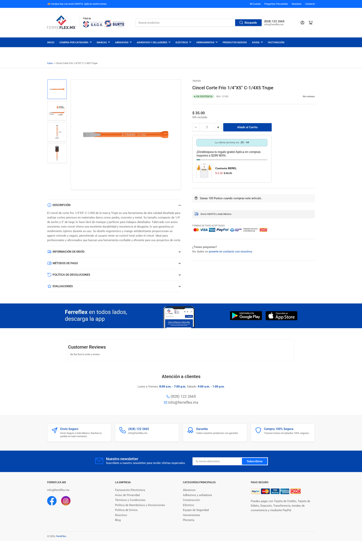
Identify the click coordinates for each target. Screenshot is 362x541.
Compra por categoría (73, 42)
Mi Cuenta (255, 3)
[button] (301, 96)
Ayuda (256, 42)
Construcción (191, 500)
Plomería (188, 520)
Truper (196, 81)
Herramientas (205, 42)
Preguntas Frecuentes (276, 3)
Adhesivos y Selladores (152, 42)
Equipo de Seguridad (196, 510)
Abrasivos (121, 42)
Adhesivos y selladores (197, 495)
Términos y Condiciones (130, 500)
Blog (118, 520)
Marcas (102, 42)
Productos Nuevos (235, 42)
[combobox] (199, 23)
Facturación (276, 42)
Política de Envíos (126, 510)
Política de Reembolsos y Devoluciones (140, 505)
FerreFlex (61, 536)
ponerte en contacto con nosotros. (231, 251)
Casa (50, 63)
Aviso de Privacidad (127, 495)
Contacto (310, 3)
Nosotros (296, 3)
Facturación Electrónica (130, 490)
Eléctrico (182, 42)
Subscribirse (254, 461)
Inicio (50, 42)
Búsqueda (251, 22)
